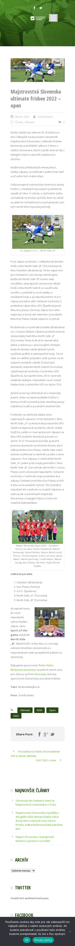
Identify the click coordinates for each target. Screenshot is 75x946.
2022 (16, 716)
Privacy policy (43, 940)
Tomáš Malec (45, 116)
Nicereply (40, 674)
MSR (39, 710)
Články (19, 122)
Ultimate (30, 122)
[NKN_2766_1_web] (38, 70)
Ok (27, 940)
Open (52, 710)
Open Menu (53, 18)
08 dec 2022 (22, 116)
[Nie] (70, 931)
